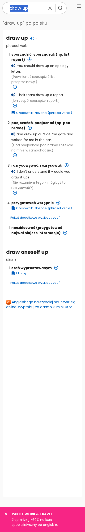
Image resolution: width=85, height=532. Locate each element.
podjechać (44, 122)
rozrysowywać (24, 165)
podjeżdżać (22, 122)
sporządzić (21, 54)
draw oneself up (27, 252)
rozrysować (51, 165)
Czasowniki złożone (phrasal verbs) (44, 113)
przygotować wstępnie (32, 202)
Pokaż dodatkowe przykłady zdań (35, 218)
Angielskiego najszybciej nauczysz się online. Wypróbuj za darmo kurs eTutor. (40, 304)
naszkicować (23, 227)
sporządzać (44, 54)
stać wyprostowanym (31, 268)
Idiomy (21, 273)
